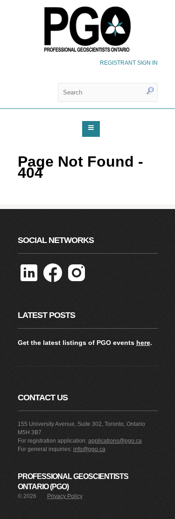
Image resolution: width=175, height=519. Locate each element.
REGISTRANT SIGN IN (129, 63)
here (143, 342)
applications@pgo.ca (115, 441)
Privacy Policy (65, 496)
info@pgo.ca (89, 449)
